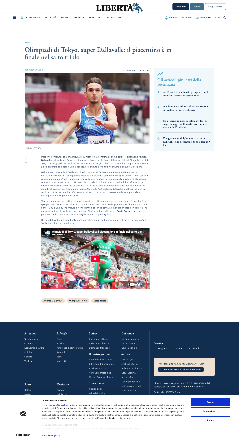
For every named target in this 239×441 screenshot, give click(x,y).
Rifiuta (210, 420)
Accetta (210, 402)
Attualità (50, 17)
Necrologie (114, 17)
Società (28, 356)
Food (59, 339)
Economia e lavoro (34, 348)
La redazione (128, 343)
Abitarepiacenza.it (131, 386)
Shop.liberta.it (129, 390)
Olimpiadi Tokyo (78, 300)
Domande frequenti (99, 348)
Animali (61, 352)
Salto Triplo (99, 300)
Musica (60, 343)
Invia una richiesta (99, 343)
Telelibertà (205, 17)
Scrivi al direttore (98, 339)
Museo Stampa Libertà (101, 377)
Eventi (188, 17)
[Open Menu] (14, 17)
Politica (28, 352)
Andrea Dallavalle (53, 300)
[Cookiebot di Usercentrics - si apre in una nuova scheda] (23, 436)
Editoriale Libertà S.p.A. (102, 364)
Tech (59, 356)
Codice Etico (96, 389)
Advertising (127, 377)
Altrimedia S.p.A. (98, 368)
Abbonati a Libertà (131, 368)
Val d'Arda (62, 394)
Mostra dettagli (49, 435)
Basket (28, 394)
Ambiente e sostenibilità (70, 348)
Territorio (95, 17)
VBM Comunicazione (100, 372)
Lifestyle (78, 17)
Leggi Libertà (215, 6)
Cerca (218, 17)
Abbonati (181, 6)
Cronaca (28, 343)
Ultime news (31, 339)
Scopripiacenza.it (130, 381)
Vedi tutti (29, 361)
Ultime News (32, 17)
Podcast (173, 17)
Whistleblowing (97, 393)
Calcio (27, 390)
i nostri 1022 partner (57, 405)
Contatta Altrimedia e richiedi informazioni (181, 369)
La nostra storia (130, 339)
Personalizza (208, 411)
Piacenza (61, 390)
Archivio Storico (130, 364)
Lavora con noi (129, 348)
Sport (64, 17)
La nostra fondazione (100, 359)
